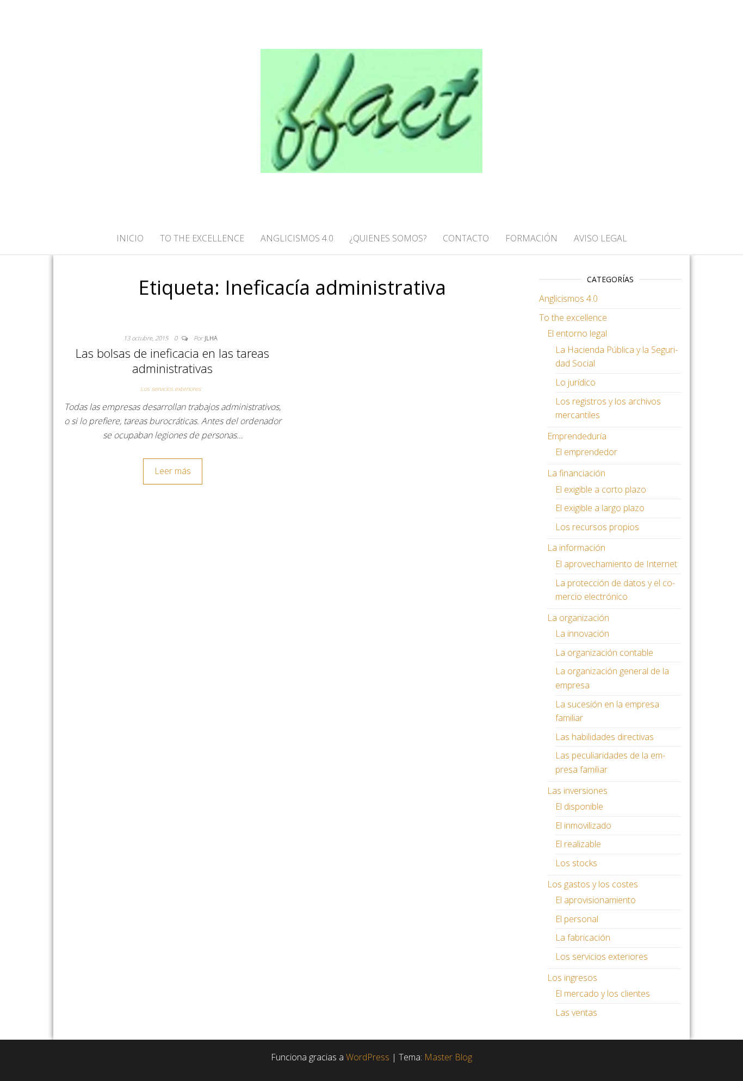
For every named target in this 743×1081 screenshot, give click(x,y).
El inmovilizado (583, 825)
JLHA (211, 338)
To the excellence (573, 318)
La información (576, 548)
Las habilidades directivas (604, 737)
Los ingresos (572, 978)
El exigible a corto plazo (600, 489)
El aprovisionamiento (595, 900)
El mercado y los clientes (602, 993)
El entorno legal (577, 333)
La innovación (582, 633)
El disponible (579, 806)
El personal (576, 919)
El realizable (578, 844)
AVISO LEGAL (600, 238)
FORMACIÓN (531, 238)
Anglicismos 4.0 (568, 299)
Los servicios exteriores (170, 388)
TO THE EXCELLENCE (202, 238)
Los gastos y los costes (592, 884)
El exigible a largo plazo (600, 508)
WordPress (367, 1057)
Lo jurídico (575, 382)
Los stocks (576, 863)
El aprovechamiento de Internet (616, 564)
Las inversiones (577, 791)
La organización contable (604, 652)
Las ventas (576, 1012)
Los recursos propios (597, 527)
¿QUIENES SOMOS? (388, 238)
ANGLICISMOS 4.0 (297, 238)
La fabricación (582, 937)
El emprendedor (586, 452)
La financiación (576, 473)
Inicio (130, 238)
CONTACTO (466, 238)
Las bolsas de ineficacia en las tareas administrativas (172, 361)
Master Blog (448, 1057)
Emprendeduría (576, 436)
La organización (578, 618)
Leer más (172, 471)
